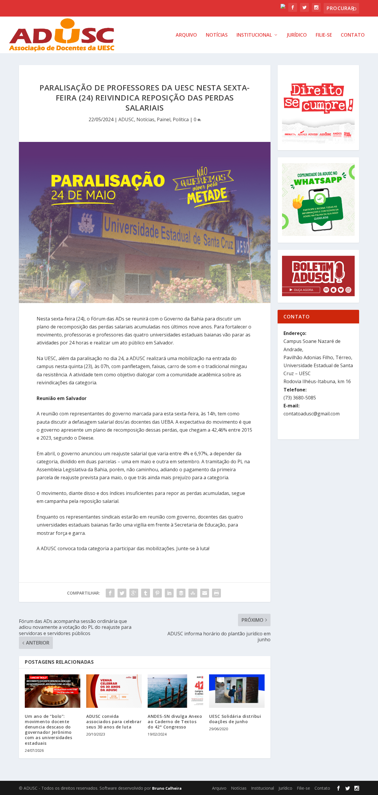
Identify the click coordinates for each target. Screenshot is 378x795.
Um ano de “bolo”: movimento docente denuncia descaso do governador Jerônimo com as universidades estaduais (48, 729)
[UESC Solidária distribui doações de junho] (237, 691)
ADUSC (126, 119)
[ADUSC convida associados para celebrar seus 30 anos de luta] (114, 691)
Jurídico (297, 35)
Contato (353, 35)
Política (181, 119)
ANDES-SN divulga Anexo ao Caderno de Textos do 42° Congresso (175, 721)
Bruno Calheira (167, 788)
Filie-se (324, 35)
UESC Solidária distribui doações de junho (235, 718)
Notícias (217, 35)
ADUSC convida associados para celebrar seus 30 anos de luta (113, 721)
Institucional (254, 35)
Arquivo (186, 35)
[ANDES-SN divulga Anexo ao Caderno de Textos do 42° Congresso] (175, 691)
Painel (163, 119)
